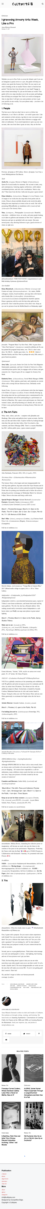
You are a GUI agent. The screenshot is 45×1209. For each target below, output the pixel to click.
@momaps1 (34, 289)
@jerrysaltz (13, 365)
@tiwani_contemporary (16, 519)
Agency (3, 1192)
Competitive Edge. (17, 1200)
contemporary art (15, 987)
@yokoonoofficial (18, 296)
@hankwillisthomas (29, 296)
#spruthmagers (10, 630)
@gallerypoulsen (30, 873)
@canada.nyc (18, 625)
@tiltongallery (33, 627)
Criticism (5, 15)
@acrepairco (29, 798)
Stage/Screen (5, 1179)
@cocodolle (25, 800)
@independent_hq (17, 595)
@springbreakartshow (24, 759)
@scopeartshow (6, 871)
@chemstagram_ (25, 502)
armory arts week (31, 984)
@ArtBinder (5, 504)
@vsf (31, 519)
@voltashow (13, 678)
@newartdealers (12, 864)
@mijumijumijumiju (20, 873)
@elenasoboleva (17, 196)
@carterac (23, 504)
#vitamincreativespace (32, 521)
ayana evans (32, 985)
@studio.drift (33, 206)
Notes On (5, 1085)
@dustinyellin (20, 803)
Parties (3, 1176)
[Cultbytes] (22, 4)
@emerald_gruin (10, 800)
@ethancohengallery (7, 714)
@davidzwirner (19, 347)
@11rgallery (28, 473)
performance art (36, 987)
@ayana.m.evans (15, 390)
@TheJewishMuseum (33, 182)
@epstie (32, 800)
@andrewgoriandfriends (8, 784)
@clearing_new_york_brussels (10, 627)
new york (26, 987)
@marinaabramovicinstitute (9, 299)
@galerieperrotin (25, 630)
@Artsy (32, 196)
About (3, 1190)
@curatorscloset (35, 500)
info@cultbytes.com (8, 1197)
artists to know (22, 985)
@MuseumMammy (18, 379)
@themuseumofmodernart (20, 291)
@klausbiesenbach (19, 289)
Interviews (5, 1133)
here (16, 528)
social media (14, 989)
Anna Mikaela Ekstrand (9, 27)
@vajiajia (12, 182)
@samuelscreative (29, 213)
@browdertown (16, 752)
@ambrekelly (30, 781)
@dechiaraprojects (23, 712)
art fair (12, 985)
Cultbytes (13, 1202)
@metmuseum (6, 381)
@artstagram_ (10, 213)
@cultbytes (20, 393)
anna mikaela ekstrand (17, 984)
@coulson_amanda (30, 703)
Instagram (4, 1195)
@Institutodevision (14, 521)
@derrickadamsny (17, 586)
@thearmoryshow (19, 477)
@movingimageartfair (28, 866)
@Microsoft (5, 208)
